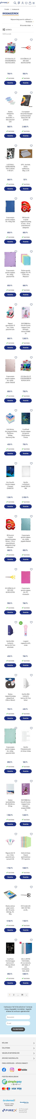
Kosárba (10, 83)
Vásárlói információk (11, 1053)
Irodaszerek (15, 9)
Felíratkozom (18, 1029)
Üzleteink (6, 1048)
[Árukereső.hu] (9, 1101)
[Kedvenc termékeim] (26, 3)
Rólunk (5, 1043)
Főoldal (6, 9)
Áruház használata (10, 1058)
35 (22, 995)
